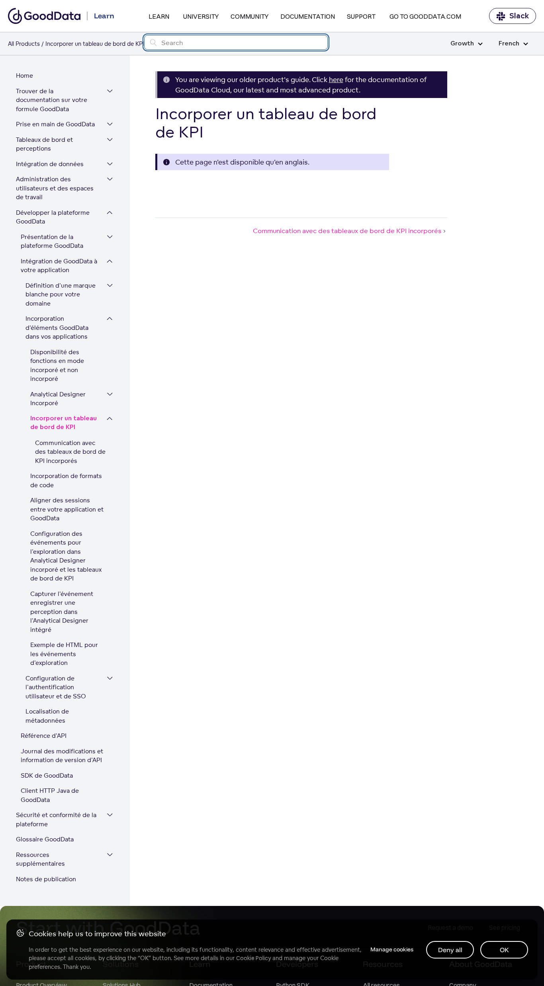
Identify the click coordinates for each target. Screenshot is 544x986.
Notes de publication (46, 879)
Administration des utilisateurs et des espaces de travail (55, 188)
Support (361, 16)
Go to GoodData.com (425, 16)
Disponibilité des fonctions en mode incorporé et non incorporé (57, 365)
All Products (24, 43)
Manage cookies (391, 949)
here (336, 79)
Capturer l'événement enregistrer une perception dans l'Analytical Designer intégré (61, 611)
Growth (462, 43)
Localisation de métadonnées (47, 716)
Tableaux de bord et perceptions (44, 144)
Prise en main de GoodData (55, 124)
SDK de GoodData (47, 775)
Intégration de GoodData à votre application (59, 265)
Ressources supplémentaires (40, 859)
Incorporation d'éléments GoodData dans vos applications (56, 327)
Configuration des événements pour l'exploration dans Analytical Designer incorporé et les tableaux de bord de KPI (66, 556)
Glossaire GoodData (45, 839)
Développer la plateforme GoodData (53, 217)
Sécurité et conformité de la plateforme (56, 819)
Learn (159, 16)
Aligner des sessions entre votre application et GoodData (67, 509)
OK (504, 950)
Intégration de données (50, 164)
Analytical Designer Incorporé (58, 398)
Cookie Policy (253, 958)
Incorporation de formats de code (66, 480)
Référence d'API (44, 735)
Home (24, 75)
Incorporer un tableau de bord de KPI (63, 423)
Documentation (307, 16)
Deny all (450, 950)
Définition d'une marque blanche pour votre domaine (60, 294)
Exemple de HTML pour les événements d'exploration (64, 653)
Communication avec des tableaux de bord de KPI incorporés (70, 452)
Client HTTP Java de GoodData (50, 795)
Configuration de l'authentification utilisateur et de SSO (55, 687)
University (201, 16)
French (509, 43)
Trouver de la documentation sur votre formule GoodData (51, 100)
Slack (519, 16)
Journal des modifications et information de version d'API (62, 755)
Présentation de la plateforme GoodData (52, 241)
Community (249, 16)
